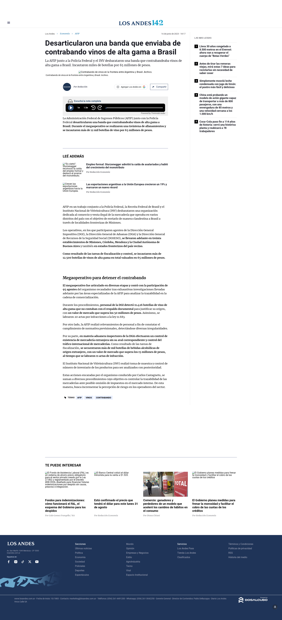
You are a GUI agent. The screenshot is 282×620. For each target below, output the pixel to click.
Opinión (130, 548)
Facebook (8, 561)
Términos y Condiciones (240, 544)
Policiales (80, 566)
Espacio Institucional (137, 574)
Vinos (89, 397)
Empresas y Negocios (137, 552)
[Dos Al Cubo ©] (253, 602)
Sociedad (80, 561)
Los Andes (50, 34)
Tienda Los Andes (186, 552)
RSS (230, 552)
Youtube (37, 561)
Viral (128, 570)
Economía (65, 33)
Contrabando (103, 397)
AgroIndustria (133, 561)
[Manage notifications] (275, 607)
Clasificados (183, 557)
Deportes (79, 570)
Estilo (129, 557)
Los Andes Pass (185, 548)
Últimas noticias (83, 548)
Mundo (130, 544)
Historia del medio (237, 557)
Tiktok (23, 561)
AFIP (79, 397)
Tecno (129, 566)
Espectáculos (82, 574)
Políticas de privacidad (240, 548)
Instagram (15, 561)
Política (79, 552)
